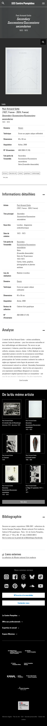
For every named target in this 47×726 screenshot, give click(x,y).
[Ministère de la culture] (23, 705)
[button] (23, 194)
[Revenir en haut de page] (42, 721)
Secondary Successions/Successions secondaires (26, 245)
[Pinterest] (15, 587)
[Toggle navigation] (43, 3)
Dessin (20, 128)
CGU (22, 716)
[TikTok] (40, 577)
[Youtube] (40, 587)
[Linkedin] (6, 587)
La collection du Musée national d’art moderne (19, 557)
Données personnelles (31, 716)
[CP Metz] (17, 665)
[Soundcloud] (32, 587)
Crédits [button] (3, 104)
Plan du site (16, 716)
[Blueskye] (32, 577)
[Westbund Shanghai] (33, 678)
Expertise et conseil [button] (9, 628)
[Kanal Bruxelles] (16, 678)
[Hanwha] (23, 690)
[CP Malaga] (30, 665)
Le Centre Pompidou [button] (10, 615)
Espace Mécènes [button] (8, 634)
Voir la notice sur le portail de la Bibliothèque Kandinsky (22, 538)
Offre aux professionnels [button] (11, 621)
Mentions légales (7, 716)
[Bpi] (16, 653)
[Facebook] (15, 577)
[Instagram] (6, 577)
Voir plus (23, 502)
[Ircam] (32, 653)
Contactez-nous (23, 603)
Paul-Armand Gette (10, 108)
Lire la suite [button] (23, 380)
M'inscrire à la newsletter (23, 595)
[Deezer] (23, 587)
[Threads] (23, 577)
